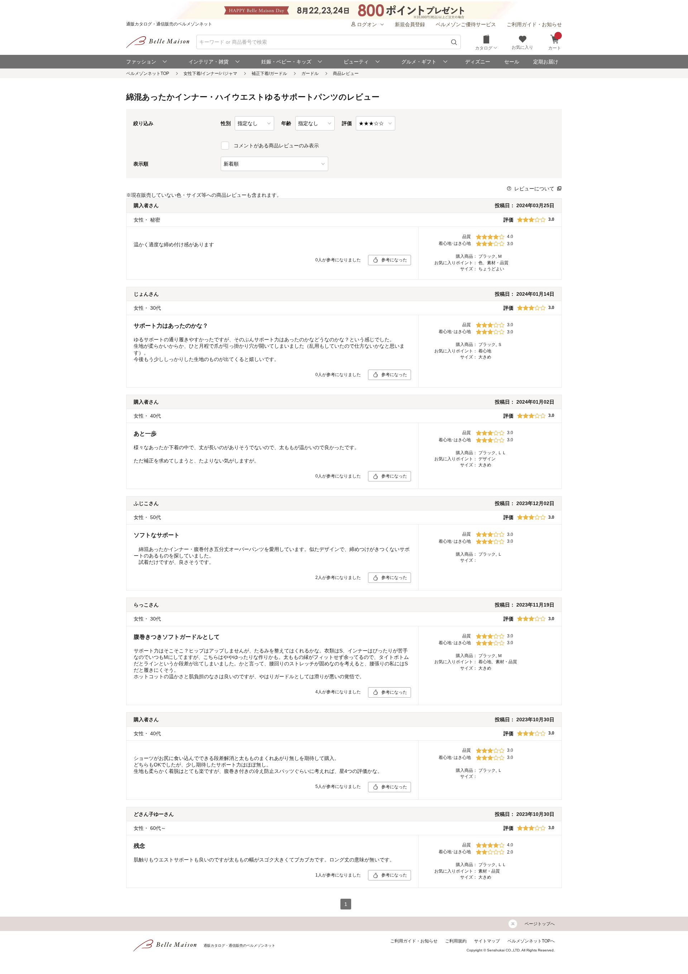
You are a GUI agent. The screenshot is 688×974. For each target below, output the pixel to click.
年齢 (286, 123)
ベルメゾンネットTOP (147, 73)
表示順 (140, 164)
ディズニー (477, 62)
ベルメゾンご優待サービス (466, 24)
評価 (347, 123)
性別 (226, 123)
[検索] (454, 42)
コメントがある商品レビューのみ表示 (276, 145)
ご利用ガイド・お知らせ (534, 24)
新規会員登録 (410, 24)
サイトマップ (487, 941)
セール (511, 62)
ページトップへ (540, 923)
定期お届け (545, 62)
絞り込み (143, 123)
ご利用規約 (456, 941)
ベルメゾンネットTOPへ (531, 941)
